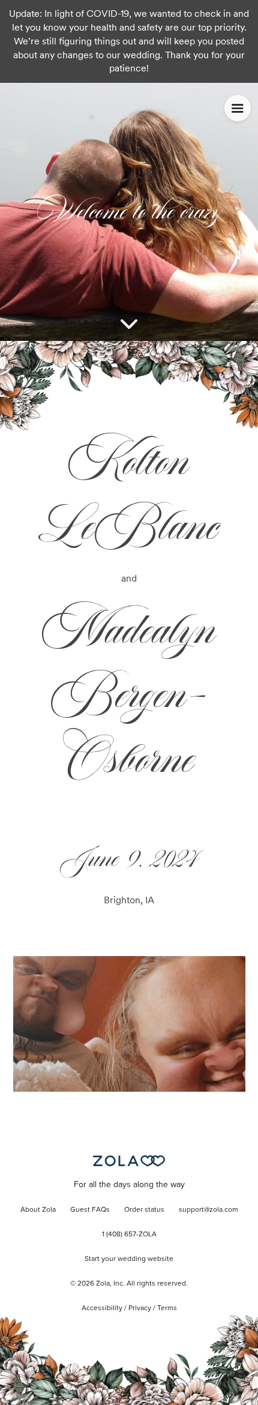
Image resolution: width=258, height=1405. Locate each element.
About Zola (38, 1210)
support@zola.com (208, 1210)
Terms (167, 1308)
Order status (144, 1210)
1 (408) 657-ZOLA (129, 1234)
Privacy (139, 1308)
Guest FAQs (90, 1210)
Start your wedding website (129, 1259)
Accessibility (102, 1308)
